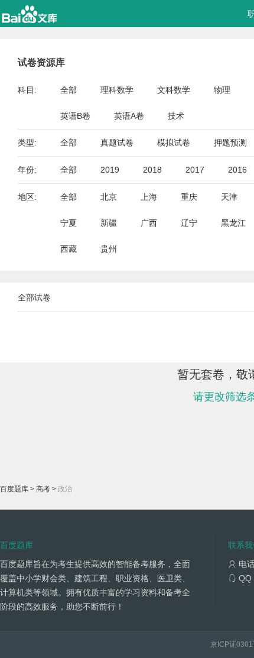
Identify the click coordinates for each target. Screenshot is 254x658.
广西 (149, 223)
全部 (68, 90)
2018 (152, 169)
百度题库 (14, 489)
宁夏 (68, 223)
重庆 (189, 197)
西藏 (68, 249)
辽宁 (189, 223)
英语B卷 (75, 116)
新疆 (108, 223)
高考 (43, 489)
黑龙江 (233, 223)
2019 (109, 169)
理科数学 (116, 90)
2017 (194, 169)
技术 (176, 116)
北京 (108, 197)
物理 (222, 90)
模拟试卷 (173, 142)
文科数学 (173, 90)
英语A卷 (129, 116)
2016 (237, 169)
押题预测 (230, 142)
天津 (229, 197)
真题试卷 (116, 142)
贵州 (108, 249)
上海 (149, 197)
